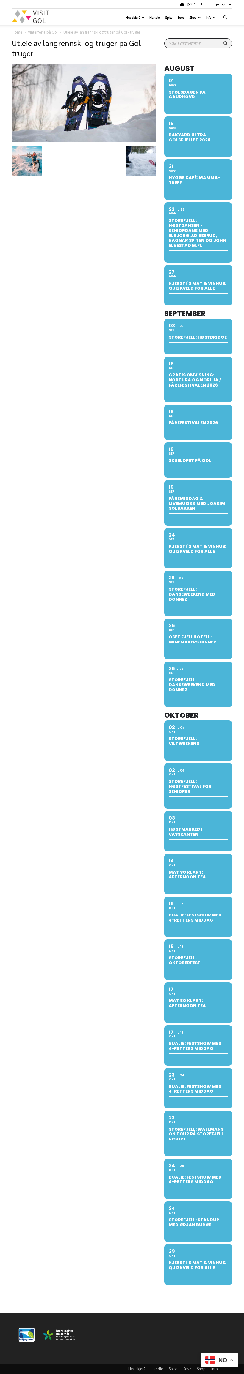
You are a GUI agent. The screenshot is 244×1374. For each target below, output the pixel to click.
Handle (154, 17)
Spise (168, 17)
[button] (225, 17)
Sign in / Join (222, 4)
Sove (181, 17)
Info (208, 17)
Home (17, 32)
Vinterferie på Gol (43, 32)
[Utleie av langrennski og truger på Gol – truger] (84, 140)
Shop (192, 17)
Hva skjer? (133, 17)
